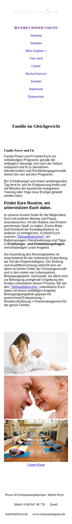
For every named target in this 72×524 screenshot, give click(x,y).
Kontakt (36, 81)
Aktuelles (36, 43)
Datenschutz (36, 96)
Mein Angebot (34, 50)
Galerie (36, 66)
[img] (36, 12)
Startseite (36, 35)
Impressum (36, 89)
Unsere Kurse (36, 464)
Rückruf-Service (36, 73)
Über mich (36, 58)
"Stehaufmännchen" (30, 236)
